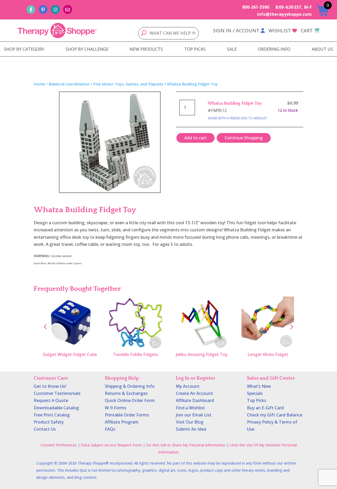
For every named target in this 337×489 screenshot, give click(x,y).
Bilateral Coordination (69, 83)
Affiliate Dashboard (195, 400)
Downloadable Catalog (56, 408)
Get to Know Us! (50, 386)
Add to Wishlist (254, 118)
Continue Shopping (244, 138)
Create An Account (194, 393)
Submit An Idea (191, 429)
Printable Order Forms (127, 415)
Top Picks (256, 400)
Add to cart (195, 138)
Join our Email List (193, 415)
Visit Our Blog (190, 422)
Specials (255, 393)
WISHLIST (280, 30)
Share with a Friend (224, 118)
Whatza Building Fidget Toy (235, 103)
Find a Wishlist (190, 408)
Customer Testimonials (57, 393)
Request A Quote (51, 400)
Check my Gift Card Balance (274, 415)
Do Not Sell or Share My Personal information (185, 444)
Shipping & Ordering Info (130, 386)
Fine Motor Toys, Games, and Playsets (128, 83)
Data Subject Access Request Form (111, 444)
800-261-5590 (255, 7)
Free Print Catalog (52, 415)
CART (307, 30)
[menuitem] (24, 49)
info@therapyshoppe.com (284, 14)
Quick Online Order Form (130, 400)
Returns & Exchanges (126, 393)
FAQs (110, 429)
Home (39, 83)
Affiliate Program (121, 422)
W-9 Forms (115, 408)
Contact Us (45, 429)
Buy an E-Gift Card (265, 408)
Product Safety (49, 422)
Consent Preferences (59, 444)
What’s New (259, 386)
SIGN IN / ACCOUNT (236, 30)
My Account (188, 386)
